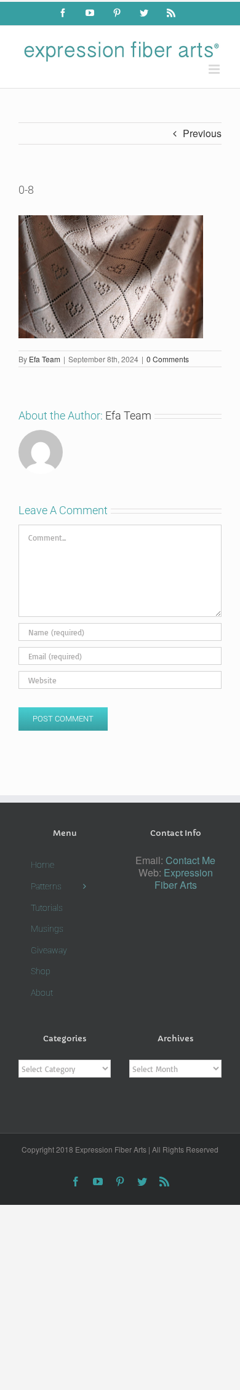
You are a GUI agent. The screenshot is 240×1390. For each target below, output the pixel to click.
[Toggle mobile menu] (215, 69)
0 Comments (167, 359)
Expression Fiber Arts (183, 878)
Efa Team (44, 359)
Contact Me (190, 860)
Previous (202, 133)
